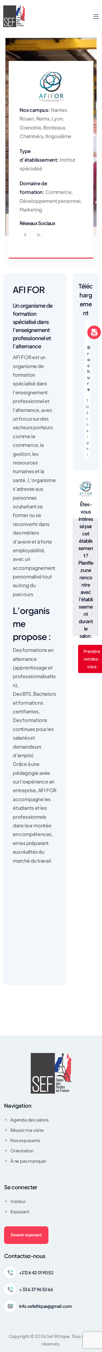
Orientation (21, 1150)
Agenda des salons (29, 1120)
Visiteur (18, 1201)
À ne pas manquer (28, 1161)
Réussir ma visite (27, 1130)
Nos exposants (25, 1140)
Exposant (19, 1211)
